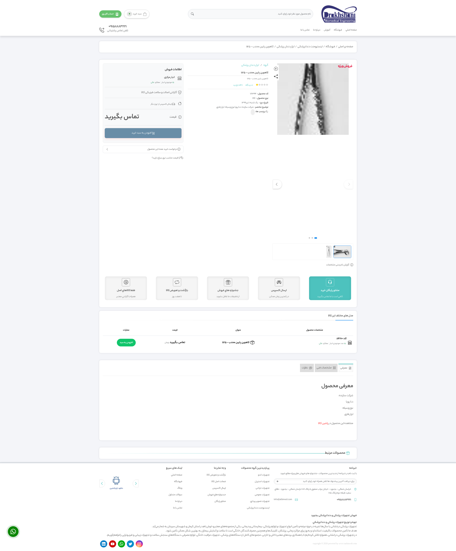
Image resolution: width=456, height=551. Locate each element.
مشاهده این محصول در (335, 423)
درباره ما (316, 30)
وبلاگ (179, 488)
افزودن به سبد (126, 342)
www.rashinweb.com (348, 543)
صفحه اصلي (351, 30)
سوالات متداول (175, 495)
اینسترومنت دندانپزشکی (310, 47)
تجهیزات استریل (262, 481)
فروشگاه (338, 30)
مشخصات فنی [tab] (324, 368)
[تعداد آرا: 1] (257, 85)
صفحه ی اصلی (345, 47)
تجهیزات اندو (264, 475)
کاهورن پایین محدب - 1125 (260, 47)
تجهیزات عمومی (262, 495)
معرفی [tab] (344, 368)
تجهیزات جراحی (263, 488)
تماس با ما (305, 30)
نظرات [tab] (305, 368)
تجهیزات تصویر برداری (260, 501)
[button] (110, 14)
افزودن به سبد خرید (141, 133)
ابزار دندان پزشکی (285, 47)
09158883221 (118, 26)
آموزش (327, 30)
